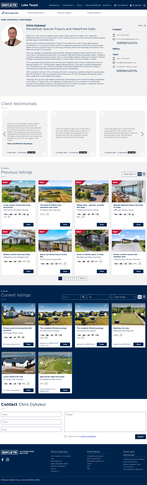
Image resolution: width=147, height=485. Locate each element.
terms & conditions (88, 436)
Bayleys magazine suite (131, 464)
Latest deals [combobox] (129, 174)
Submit (141, 437)
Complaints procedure (95, 456)
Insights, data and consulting (134, 459)
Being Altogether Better (60, 464)
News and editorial (130, 462)
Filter (90, 294)
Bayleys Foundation (58, 466)
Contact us (55, 471)
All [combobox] (90, 297)
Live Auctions (128, 467)
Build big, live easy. (121, 328)
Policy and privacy (94, 459)
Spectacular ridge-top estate (52, 377)
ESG (88, 466)
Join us (53, 469)
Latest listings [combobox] (120, 297)
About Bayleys (56, 461)
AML (88, 469)
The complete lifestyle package (53, 328)
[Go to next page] (82, 278)
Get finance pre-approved (133, 469)
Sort (124, 171)
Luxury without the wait (13, 377)
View (28, 225)
